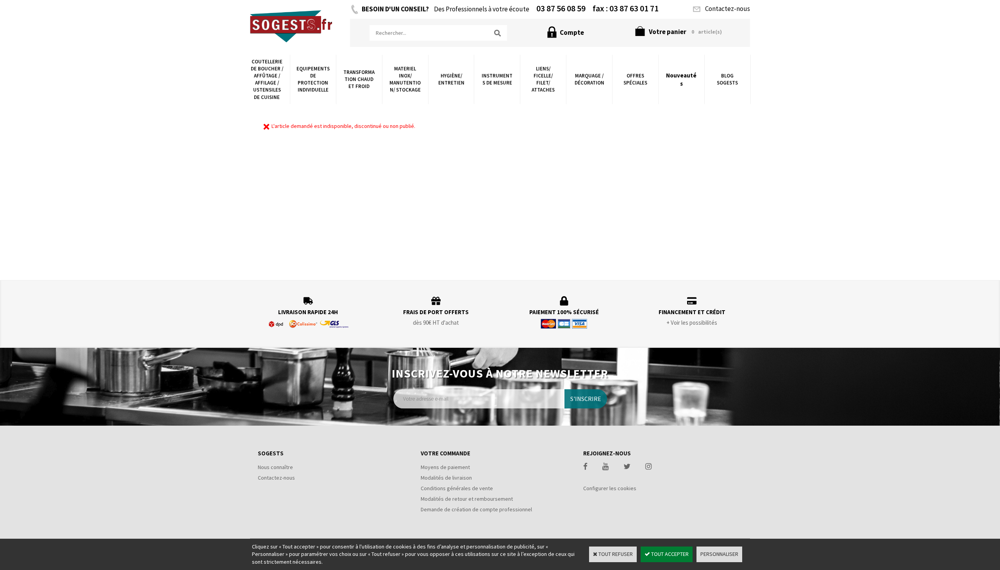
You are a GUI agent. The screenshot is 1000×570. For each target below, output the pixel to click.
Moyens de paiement (445, 467)
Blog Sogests (727, 79)
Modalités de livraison (446, 477)
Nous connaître (275, 467)
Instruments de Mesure (497, 79)
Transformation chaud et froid (359, 79)
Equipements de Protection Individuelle (313, 79)
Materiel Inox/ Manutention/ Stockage (405, 79)
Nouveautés (681, 79)
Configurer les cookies (609, 488)
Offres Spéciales (635, 79)
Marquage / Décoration (589, 79)
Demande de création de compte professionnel (476, 509)
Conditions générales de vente (457, 488)
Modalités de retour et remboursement (467, 498)
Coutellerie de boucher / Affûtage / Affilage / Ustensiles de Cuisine (267, 79)
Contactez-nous (276, 477)
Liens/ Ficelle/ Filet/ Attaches (543, 79)
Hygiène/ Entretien (451, 79)
